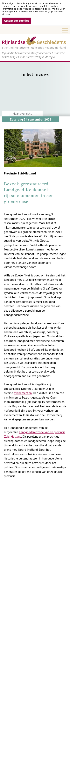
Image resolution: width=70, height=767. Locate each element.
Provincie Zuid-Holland (20, 173)
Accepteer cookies (16, 20)
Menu (35, 30)
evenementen (23, 393)
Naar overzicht (22, 113)
